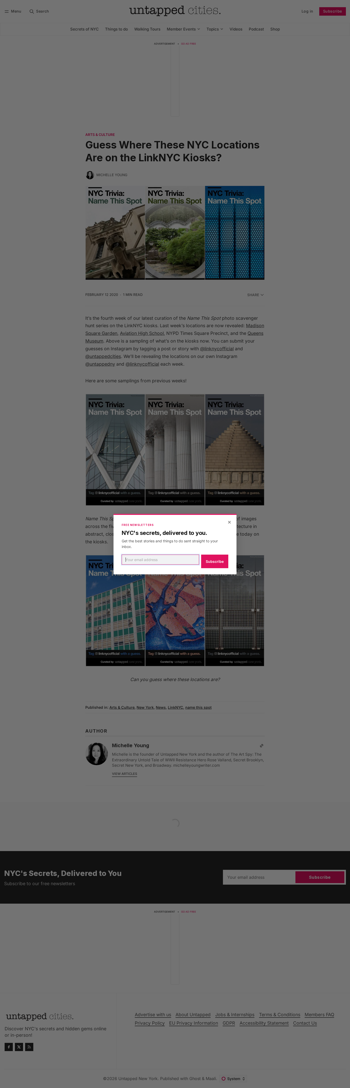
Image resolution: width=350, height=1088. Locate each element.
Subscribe (215, 561)
